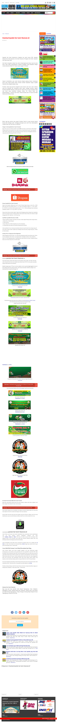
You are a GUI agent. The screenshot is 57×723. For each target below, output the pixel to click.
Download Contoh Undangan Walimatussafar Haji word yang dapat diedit (47, 98)
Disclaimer (17, 2)
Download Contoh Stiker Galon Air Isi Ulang (48, 89)
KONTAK (28, 12)
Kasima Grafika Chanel (30, 300)
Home (4, 12)
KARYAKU (8, 719)
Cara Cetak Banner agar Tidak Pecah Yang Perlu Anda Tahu (18, 645)
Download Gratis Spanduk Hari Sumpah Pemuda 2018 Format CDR (20, 507)
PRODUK (12, 12)
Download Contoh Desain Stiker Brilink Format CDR (48, 75)
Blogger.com (53, 719)
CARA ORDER (18, 12)
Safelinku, (6, 536)
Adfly (15, 536)
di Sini (10, 364)
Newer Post (4, 694)
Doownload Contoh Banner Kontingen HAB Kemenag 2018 (18, 255)
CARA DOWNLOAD (37, 12)
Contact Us (7, 2)
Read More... (12, 637)
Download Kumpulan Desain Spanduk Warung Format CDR (48, 79)
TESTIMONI (23, 12)
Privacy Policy (12, 2)
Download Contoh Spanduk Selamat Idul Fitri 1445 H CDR (10, 703)
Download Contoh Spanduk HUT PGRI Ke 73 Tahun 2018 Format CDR (19, 640)
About (3, 2)
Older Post (36, 694)
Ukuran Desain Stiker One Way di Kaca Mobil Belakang (48, 84)
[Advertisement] (28, 23)
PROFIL (8, 12)
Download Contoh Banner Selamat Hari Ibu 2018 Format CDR (19, 189)
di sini (23, 411)
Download (20, 287)
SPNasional (5, 40)
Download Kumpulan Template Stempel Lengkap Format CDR (47, 70)
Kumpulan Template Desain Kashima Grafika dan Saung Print (48, 93)
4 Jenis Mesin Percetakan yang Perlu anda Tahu (48, 62)
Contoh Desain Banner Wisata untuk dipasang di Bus (48, 58)
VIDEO (32, 12)
